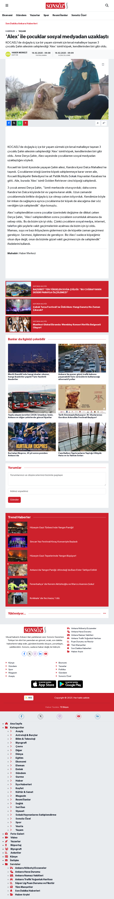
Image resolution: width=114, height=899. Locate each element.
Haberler (10, 31)
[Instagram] (35, 653)
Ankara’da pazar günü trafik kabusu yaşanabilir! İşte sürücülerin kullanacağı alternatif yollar (79, 376)
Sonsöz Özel (78, 15)
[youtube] (78, 716)
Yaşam (22, 31)
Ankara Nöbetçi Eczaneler (83, 628)
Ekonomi (7, 15)
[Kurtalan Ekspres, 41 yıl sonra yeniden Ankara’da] (32, 437)
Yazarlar (35, 15)
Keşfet (19, 788)
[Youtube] (45, 653)
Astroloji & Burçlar (26, 735)
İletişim (14, 860)
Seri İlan (20, 807)
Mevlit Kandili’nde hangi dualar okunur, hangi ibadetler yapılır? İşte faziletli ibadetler (29, 376)
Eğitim (19, 758)
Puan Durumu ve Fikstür (82, 642)
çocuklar (47, 212)
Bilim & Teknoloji (25, 739)
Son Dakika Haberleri (81, 648)
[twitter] (40, 716)
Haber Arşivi (77, 652)
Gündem (21, 15)
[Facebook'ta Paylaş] (9, 123)
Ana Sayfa (16, 723)
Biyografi (21, 742)
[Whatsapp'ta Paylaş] (19, 123)
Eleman (19, 765)
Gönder (14, 499)
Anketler (15, 853)
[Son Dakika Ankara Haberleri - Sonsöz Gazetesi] (57, 5)
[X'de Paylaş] (14, 123)
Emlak (19, 769)
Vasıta (19, 826)
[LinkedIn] (40, 653)
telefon (12, 226)
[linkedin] (97, 716)
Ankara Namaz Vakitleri (82, 635)
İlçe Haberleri (23, 784)
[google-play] (70, 684)
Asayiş (11, 676)
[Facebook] (24, 653)
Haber (19, 780)
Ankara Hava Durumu (81, 632)
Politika (62, 669)
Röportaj (15, 845)
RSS (30, 698)
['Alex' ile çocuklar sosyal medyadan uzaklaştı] (57, 89)
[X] (29, 653)
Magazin (12, 673)
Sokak (72, 176)
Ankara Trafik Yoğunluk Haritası (86, 638)
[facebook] (21, 716)
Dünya (19, 754)
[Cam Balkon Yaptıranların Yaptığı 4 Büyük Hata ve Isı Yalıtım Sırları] (82, 437)
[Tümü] (104, 613)
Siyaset (19, 811)
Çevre (19, 746)
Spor (46, 15)
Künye (11, 663)
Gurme (19, 777)
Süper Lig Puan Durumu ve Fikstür (34, 883)
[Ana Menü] (6, 5)
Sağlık (19, 803)
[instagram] (59, 716)
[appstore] (44, 684)
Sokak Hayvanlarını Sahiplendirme (35, 815)
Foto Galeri (17, 834)
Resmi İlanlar (60, 15)
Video (14, 837)
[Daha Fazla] (25, 123)
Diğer (18, 750)
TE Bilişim (64, 707)
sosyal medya (84, 221)
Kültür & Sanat (24, 792)
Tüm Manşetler (78, 645)
